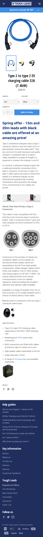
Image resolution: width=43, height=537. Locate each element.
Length (5, 96)
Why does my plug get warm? (15, 441)
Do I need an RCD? (10, 437)
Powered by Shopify (25, 525)
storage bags (21, 359)
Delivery (5, 465)
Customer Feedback (11, 473)
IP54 (20, 337)
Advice (5, 453)
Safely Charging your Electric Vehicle (18, 416)
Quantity (6, 107)
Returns (5, 469)
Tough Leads (13, 525)
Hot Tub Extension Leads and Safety (18, 433)
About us (6, 457)
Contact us (7, 461)
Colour (24, 96)
